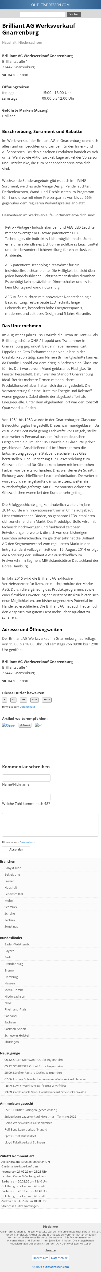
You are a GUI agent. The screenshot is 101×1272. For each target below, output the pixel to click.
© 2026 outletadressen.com (50, 1267)
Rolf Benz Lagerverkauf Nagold (25, 1129)
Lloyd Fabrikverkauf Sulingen (24, 1142)
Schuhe (9, 913)
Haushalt (9, 42)
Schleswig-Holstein (17, 1035)
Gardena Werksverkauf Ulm (19, 1166)
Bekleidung (12, 874)
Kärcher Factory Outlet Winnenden (37, 1072)
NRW (8, 1003)
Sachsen (10, 1022)
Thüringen (11, 1042)
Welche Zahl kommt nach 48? (26, 803)
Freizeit (9, 881)
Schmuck (10, 907)
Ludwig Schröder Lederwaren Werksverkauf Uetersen (50, 1079)
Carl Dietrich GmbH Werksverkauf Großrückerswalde (49, 1092)
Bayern (9, 951)
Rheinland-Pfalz (15, 1009)
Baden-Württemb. (17, 944)
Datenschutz (27, 706)
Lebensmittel (13, 894)
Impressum (40, 1258)
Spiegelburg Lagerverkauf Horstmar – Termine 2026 (40, 1116)
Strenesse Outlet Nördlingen (20, 1206)
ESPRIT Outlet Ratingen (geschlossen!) (30, 1110)
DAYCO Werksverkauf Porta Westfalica (39, 1086)
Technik (9, 920)
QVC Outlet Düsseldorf (20, 1136)
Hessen (9, 983)
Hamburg (11, 977)
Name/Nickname (15, 784)
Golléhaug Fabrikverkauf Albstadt (23, 1186)
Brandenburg (13, 964)
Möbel (8, 900)
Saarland (10, 1016)
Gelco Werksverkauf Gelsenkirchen (28, 1123)
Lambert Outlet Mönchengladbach (23, 1176)
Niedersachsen (30, 42)
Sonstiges (11, 926)
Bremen (10, 970)
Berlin (8, 957)
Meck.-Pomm (13, 990)
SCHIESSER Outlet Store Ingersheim (38, 1066)
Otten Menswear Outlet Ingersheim (38, 1059)
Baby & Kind (12, 868)
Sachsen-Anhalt (15, 1029)
